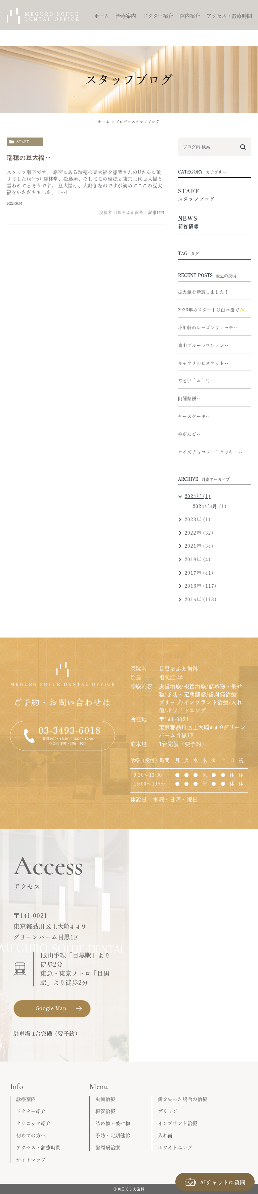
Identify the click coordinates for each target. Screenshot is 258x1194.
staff (22, 142)
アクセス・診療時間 (38, 1147)
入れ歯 (165, 1135)
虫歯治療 (105, 1099)
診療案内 (26, 1099)
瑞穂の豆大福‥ (29, 157)
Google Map (51, 1008)
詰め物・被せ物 (112, 1123)
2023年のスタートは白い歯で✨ (211, 310)
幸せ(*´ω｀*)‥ (196, 381)
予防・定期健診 (112, 1135)
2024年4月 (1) (210, 506)
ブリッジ (168, 1111)
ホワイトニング (175, 1147)
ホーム (104, 121)
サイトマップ (31, 1159)
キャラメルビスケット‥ (203, 363)
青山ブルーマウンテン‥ (203, 345)
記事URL (157, 212)
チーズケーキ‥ (194, 416)
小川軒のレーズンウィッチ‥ (208, 327)
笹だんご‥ (189, 434)
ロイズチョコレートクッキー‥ (210, 452)
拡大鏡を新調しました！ (203, 292)
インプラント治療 (178, 1123)
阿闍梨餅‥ (189, 398)
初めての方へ (31, 1135)
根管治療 (105, 1111)
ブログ (122, 121)
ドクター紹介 (31, 1111)
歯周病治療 (107, 1147)
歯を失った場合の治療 (183, 1099)
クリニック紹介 (33, 1123)
